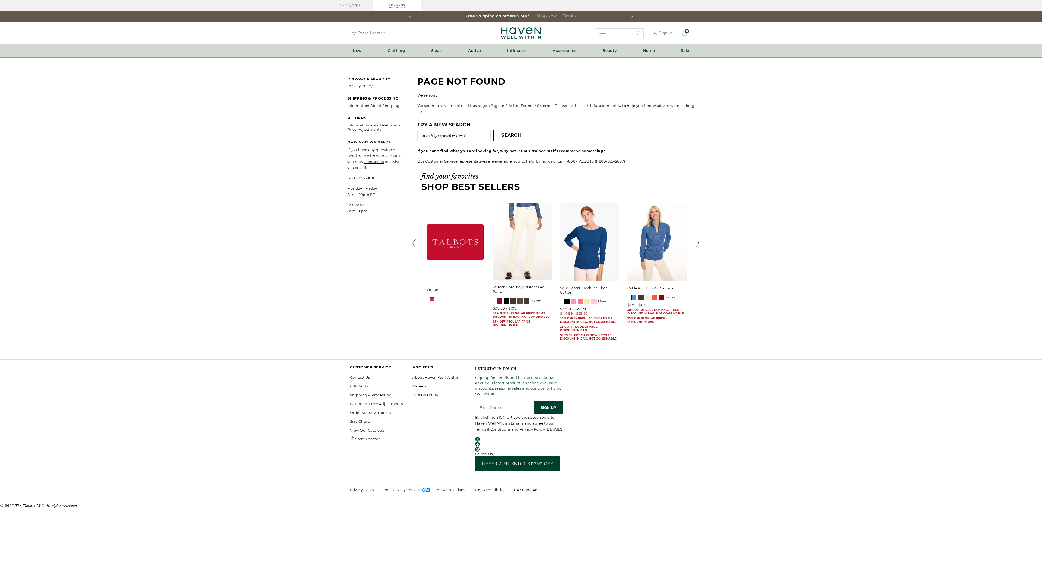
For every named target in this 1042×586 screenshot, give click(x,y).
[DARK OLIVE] (520, 301)
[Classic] (432, 299)
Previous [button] (414, 243)
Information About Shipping (373, 105)
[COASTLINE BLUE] (634, 297)
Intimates (517, 50)
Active (474, 50)
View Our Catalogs (367, 430)
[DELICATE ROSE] (594, 301)
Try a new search (444, 125)
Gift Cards (359, 386)
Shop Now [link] (582, 16)
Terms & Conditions (492, 429)
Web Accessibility (489, 490)
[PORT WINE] (661, 297)
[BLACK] (506, 301)
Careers (419, 386)
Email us (544, 161)
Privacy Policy (360, 86)
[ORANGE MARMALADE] (654, 297)
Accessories (564, 50)
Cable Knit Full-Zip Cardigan (651, 288)
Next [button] (697, 243)
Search (511, 135)
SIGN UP (548, 407)
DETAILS (555, 429)
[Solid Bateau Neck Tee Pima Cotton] (589, 242)
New (357, 50)
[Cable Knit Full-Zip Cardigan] (657, 242)
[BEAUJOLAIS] (499, 301)
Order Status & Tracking (372, 412)
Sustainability (425, 395)
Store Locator (371, 33)
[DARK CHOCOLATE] (513, 301)
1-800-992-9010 (361, 178)
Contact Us (374, 162)
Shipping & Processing (371, 395)
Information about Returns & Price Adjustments (373, 127)
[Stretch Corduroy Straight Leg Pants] (522, 241)
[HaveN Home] (521, 32)
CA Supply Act (526, 490)
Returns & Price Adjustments (376, 404)
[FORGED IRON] (526, 301)
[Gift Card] (455, 243)
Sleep (436, 50)
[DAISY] (587, 301)
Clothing (396, 50)
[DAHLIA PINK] (580, 301)
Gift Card (433, 290)
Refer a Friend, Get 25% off (517, 463)
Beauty (609, 50)
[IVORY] (647, 297)
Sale (685, 50)
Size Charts (360, 421)
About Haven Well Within (435, 377)
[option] (455, 253)
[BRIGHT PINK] (573, 301)
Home (649, 50)
